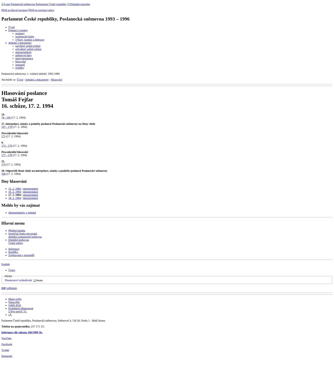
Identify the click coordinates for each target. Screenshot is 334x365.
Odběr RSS (14, 305)
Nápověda (14, 302)
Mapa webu (14, 299)
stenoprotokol (30, 188)
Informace (13, 249)
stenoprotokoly (23, 52)
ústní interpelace (24, 58)
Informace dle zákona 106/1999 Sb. (22, 332)
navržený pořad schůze (28, 45)
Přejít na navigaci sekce (41, 10)
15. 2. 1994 (14, 188)
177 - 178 (6, 155)
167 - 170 (6, 126)
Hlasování (56, 79)
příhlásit (11, 288)
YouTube (6, 338)
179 (3, 164)
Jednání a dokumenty (20, 42)
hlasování (20, 61)
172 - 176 (6, 145)
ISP (3, 288)
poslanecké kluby (24, 36)
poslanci (19, 33)
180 (3, 173)
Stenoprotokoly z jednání (22, 212)
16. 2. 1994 (14, 191)
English (5, 264)
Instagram (6, 356)
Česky (11, 270)
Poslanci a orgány (18, 30)
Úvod (11, 27)
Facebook (6, 344)
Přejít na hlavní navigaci (14, 10)
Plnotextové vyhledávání (18, 280)
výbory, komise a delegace (29, 39)
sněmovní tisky (23, 55)
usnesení (20, 64)
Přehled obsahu (16, 230)
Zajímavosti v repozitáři (21, 255)
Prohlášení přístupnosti (20, 308)
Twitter (5, 350)
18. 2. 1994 (14, 198)
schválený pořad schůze (28, 49)
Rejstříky (13, 252)
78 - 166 (6, 117)
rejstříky (19, 67)
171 (3, 136)
